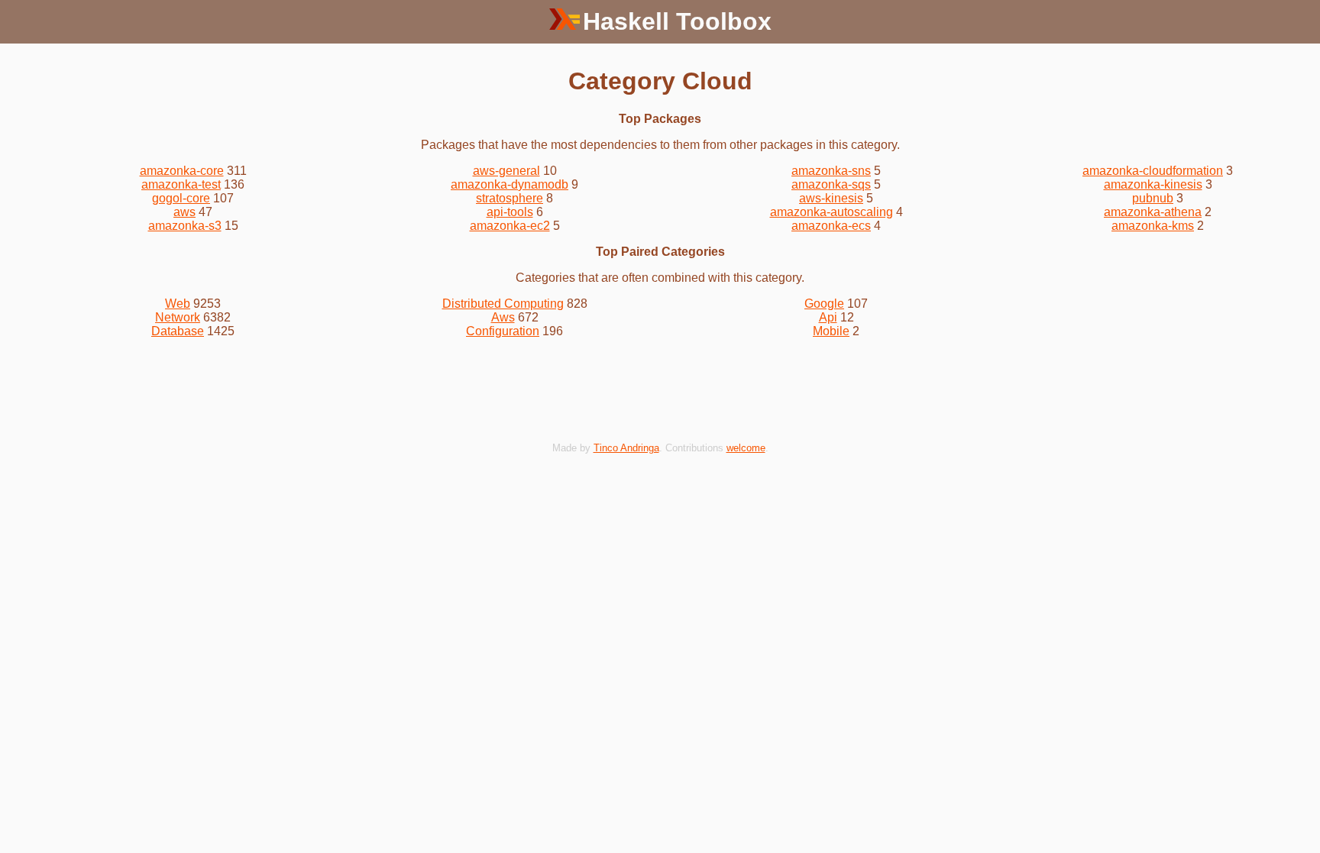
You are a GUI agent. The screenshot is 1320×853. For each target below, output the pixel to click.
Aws (503, 317)
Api (828, 317)
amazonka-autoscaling (831, 211)
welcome (745, 448)
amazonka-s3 (185, 225)
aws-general (506, 170)
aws (184, 211)
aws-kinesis (831, 198)
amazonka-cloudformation (1152, 170)
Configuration (502, 331)
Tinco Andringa (626, 448)
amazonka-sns (831, 170)
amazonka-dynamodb (509, 184)
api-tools (510, 211)
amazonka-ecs (831, 225)
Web (177, 303)
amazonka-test (181, 184)
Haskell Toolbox (677, 21)
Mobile (831, 331)
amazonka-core (182, 170)
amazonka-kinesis (1153, 184)
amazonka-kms (1152, 225)
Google (824, 303)
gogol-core (181, 198)
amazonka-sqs (831, 184)
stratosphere (509, 198)
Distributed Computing (503, 303)
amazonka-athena (1153, 211)
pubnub (1152, 198)
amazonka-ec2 (510, 225)
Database (177, 331)
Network (177, 317)
